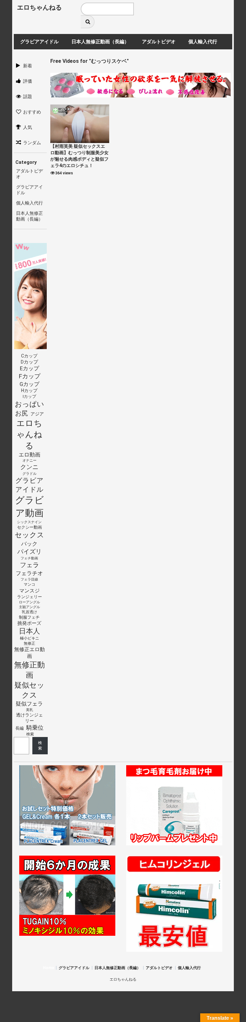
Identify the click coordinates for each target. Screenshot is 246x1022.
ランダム (32, 142)
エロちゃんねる (39, 7)
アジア (37, 413)
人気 (27, 127)
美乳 (29, 710)
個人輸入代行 (29, 202)
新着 (27, 65)
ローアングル (29, 602)
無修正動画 (29, 670)
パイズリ (29, 551)
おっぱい (29, 404)
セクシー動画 (29, 527)
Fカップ (29, 376)
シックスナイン (29, 522)
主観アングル (29, 607)
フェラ (29, 565)
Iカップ (29, 396)
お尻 (21, 413)
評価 (27, 81)
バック (29, 543)
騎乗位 (35, 727)
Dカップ (29, 362)
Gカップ (29, 384)
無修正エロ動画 (29, 652)
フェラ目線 (29, 579)
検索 (30, 734)
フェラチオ (29, 573)
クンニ (29, 467)
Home (48, 968)
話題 (27, 96)
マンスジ (29, 591)
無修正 (29, 643)
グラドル (29, 473)
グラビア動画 (29, 506)
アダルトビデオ (159, 968)
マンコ (29, 584)
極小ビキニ (29, 638)
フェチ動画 (29, 558)
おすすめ (32, 111)
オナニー (29, 460)
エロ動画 (29, 455)
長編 (19, 728)
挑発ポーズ (29, 623)
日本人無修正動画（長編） (117, 968)
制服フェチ (29, 617)
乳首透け (29, 612)
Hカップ (29, 390)
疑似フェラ (29, 703)
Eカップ (29, 368)
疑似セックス (29, 690)
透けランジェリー (29, 717)
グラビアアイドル (29, 485)
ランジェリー (29, 596)
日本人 (29, 631)
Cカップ (29, 356)
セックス (29, 535)
